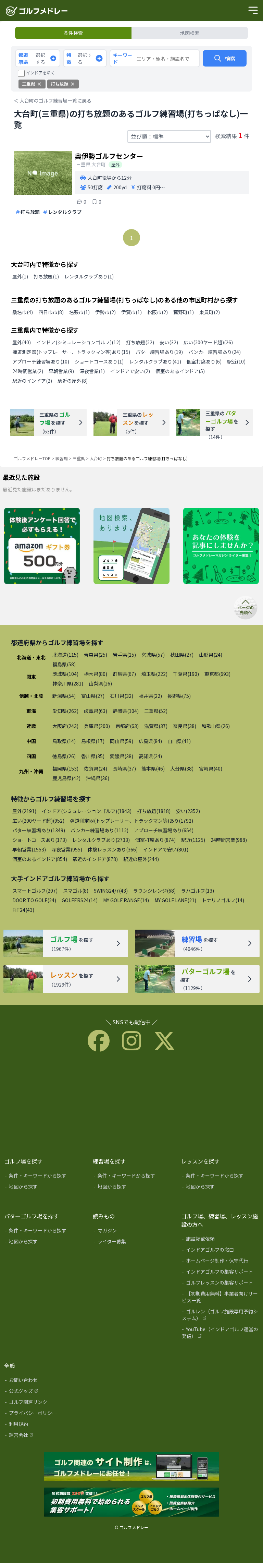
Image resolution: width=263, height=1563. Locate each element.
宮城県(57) (153, 654)
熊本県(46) (153, 768)
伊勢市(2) (105, 312)
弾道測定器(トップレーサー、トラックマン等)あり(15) (71, 351)
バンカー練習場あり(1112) (99, 830)
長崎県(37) (124, 768)
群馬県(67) (124, 673)
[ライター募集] (221, 546)
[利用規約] (44, 1425)
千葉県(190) (186, 673)
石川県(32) (121, 695)
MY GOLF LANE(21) (175, 900)
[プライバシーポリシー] (44, 1414)
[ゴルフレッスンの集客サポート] (221, 1284)
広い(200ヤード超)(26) (208, 342)
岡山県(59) (121, 741)
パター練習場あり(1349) (38, 830)
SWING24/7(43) (111, 890)
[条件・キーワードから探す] (44, 1177)
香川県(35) (92, 756)
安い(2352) (188, 811)
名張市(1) (79, 312)
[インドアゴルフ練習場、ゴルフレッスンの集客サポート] (131, 1503)
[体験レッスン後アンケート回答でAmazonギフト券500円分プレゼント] (42, 546)
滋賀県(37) (155, 726)
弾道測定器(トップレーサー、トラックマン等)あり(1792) (131, 820)
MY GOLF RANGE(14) (126, 900)
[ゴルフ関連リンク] (44, 1403)
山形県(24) (210, 654)
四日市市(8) (51, 312)
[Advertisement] (131, 1103)
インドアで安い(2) (130, 371)
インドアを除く (40, 72)
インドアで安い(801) (165, 849)
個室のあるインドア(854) (39, 859)
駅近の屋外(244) (141, 859)
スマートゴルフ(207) (35, 890)
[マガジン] (132, 1232)
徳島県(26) (64, 756)
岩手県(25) (124, 654)
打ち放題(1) (46, 276)
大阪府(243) (65, 726)
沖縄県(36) (97, 778)
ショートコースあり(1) (99, 361)
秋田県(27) (181, 654)
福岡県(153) (65, 768)
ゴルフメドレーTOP (32, 458)
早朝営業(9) (61, 371)
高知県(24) (150, 756)
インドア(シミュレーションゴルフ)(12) (78, 342)
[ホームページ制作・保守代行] (221, 1262)
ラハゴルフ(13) (197, 890)
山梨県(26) (100, 683)
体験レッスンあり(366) (113, 849)
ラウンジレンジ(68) (154, 890)
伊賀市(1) (131, 312)
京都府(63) (127, 726)
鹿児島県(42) (66, 778)
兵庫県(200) (97, 726)
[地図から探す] (44, 1188)
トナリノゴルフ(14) (223, 900)
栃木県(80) (95, 673)
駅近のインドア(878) (95, 859)
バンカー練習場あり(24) (214, 351)
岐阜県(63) (95, 710)
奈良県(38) (184, 726)
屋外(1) (20, 276)
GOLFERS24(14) (80, 900)
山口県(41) (179, 741)
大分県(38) (181, 768)
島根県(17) (92, 741)
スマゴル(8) (75, 890)
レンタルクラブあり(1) (89, 276)
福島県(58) (64, 664)
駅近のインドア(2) (32, 380)
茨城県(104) (65, 673)
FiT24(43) (23, 909)
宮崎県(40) (210, 768)
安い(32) (169, 342)
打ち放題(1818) (154, 811)
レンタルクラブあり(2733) (101, 839)
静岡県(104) (126, 710)
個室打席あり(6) (204, 361)
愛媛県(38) (121, 756)
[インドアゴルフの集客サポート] (221, 1273)
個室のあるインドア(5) (180, 371)
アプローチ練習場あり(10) (40, 361)
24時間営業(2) (27, 371)
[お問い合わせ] (44, 1381)
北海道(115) (65, 654)
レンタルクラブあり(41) (155, 361)
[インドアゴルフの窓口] (221, 1251)
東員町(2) (209, 312)
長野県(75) (179, 695)
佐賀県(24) (95, 768)
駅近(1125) (193, 839)
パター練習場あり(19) (159, 351)
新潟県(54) (64, 695)
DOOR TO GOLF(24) (34, 900)
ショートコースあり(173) (39, 839)
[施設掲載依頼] (221, 1240)
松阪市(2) (157, 312)
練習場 (61, 458)
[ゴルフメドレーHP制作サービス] (131, 1467)
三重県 (79, 458)
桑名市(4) (22, 312)
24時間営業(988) (229, 839)
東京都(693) (217, 673)
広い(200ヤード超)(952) (38, 820)
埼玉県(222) (154, 673)
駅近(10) (236, 361)
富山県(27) (92, 695)
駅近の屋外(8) (73, 380)
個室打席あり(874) (155, 839)
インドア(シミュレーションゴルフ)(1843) (87, 811)
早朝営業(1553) (29, 849)
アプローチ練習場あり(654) (163, 830)
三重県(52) (155, 710)
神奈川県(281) (67, 683)
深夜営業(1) (92, 371)
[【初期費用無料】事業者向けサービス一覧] (221, 1298)
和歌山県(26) (216, 726)
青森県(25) (95, 654)
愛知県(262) (65, 710)
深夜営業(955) (66, 849)
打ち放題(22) (140, 342)
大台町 (96, 458)
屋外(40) (21, 342)
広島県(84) (150, 741)
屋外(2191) (24, 811)
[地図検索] (131, 546)
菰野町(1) (183, 312)
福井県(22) (150, 695)
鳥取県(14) (64, 741)
